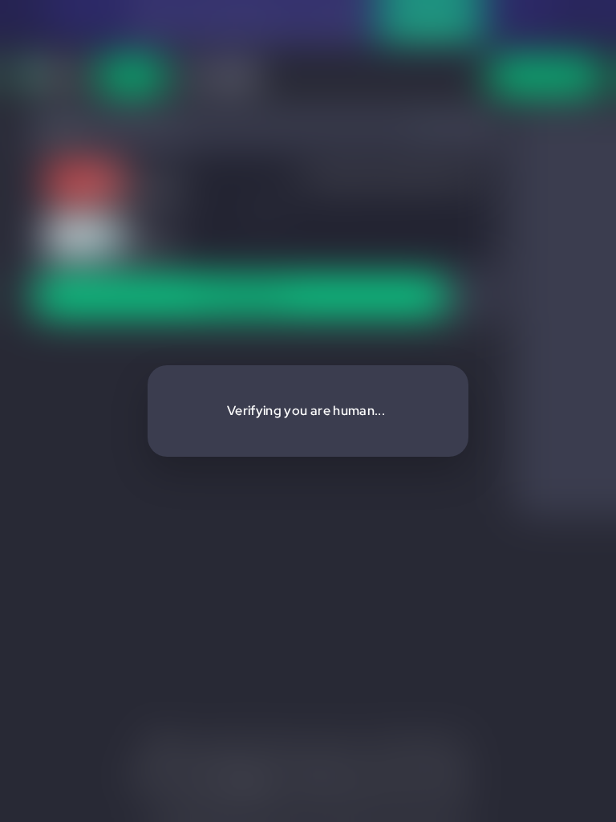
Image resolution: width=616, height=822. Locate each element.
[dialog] (308, 411)
